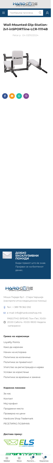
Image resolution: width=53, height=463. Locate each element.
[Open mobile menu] (3, 13)
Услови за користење (16, 372)
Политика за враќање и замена (22, 377)
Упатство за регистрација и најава (24, 367)
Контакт (8, 398)
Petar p (17, 35)
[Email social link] (12, 96)
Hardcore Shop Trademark (18, 418)
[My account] (47, 13)
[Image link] (19, 288)
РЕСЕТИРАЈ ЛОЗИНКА (17, 423)
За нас (7, 393)
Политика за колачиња (17, 357)
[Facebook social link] (5, 96)
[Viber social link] (26, 96)
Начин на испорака (15, 352)
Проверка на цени (14, 413)
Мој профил (11, 403)
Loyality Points (12, 342)
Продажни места (13, 408)
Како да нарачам (13, 347)
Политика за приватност (18, 362)
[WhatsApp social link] (19, 96)
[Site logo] (25, 4)
